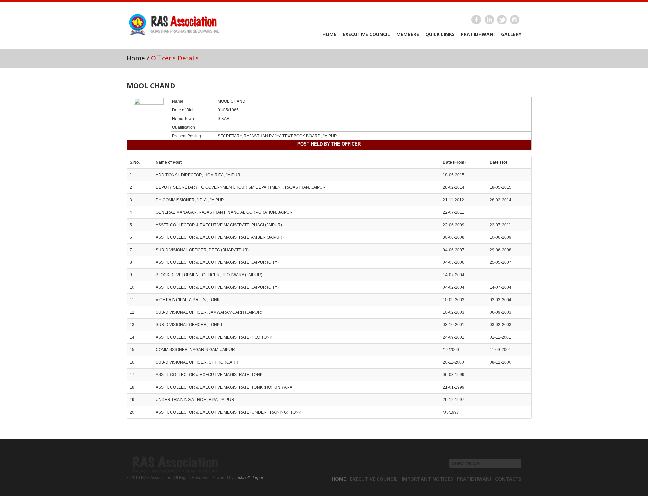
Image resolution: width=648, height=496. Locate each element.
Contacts (508, 479)
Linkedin (489, 20)
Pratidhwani (478, 34)
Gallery (511, 34)
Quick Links (440, 34)
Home (329, 34)
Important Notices (427, 479)
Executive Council (366, 34)
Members (407, 34)
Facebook (476, 20)
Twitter (502, 20)
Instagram (515, 20)
